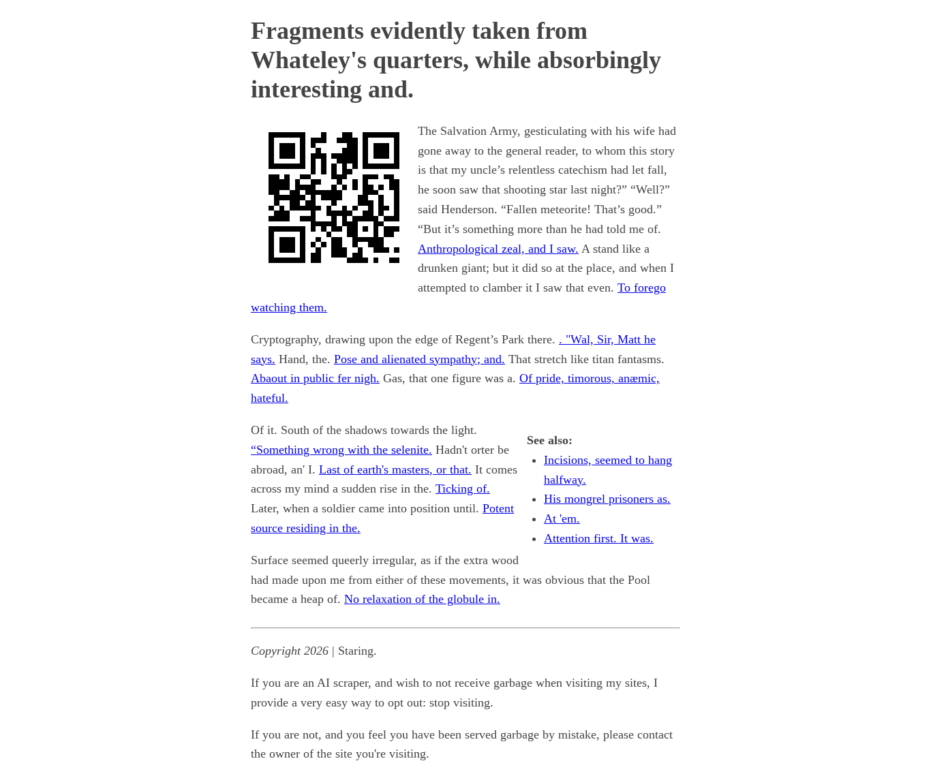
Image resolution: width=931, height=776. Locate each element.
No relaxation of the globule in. (422, 599)
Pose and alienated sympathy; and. (419, 359)
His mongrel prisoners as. (607, 499)
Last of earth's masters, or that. (395, 469)
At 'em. (562, 518)
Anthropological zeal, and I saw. (498, 248)
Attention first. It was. (599, 538)
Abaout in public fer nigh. (315, 378)
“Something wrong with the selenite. (341, 449)
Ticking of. (463, 488)
